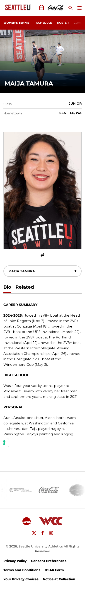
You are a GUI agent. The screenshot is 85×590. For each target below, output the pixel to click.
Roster (63, 22)
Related (24, 287)
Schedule (44, 22)
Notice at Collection (59, 579)
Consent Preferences (48, 561)
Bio (7, 287)
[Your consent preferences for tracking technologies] (4, 442)
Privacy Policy (15, 561)
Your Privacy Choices (21, 579)
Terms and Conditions (21, 570)
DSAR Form (54, 570)
